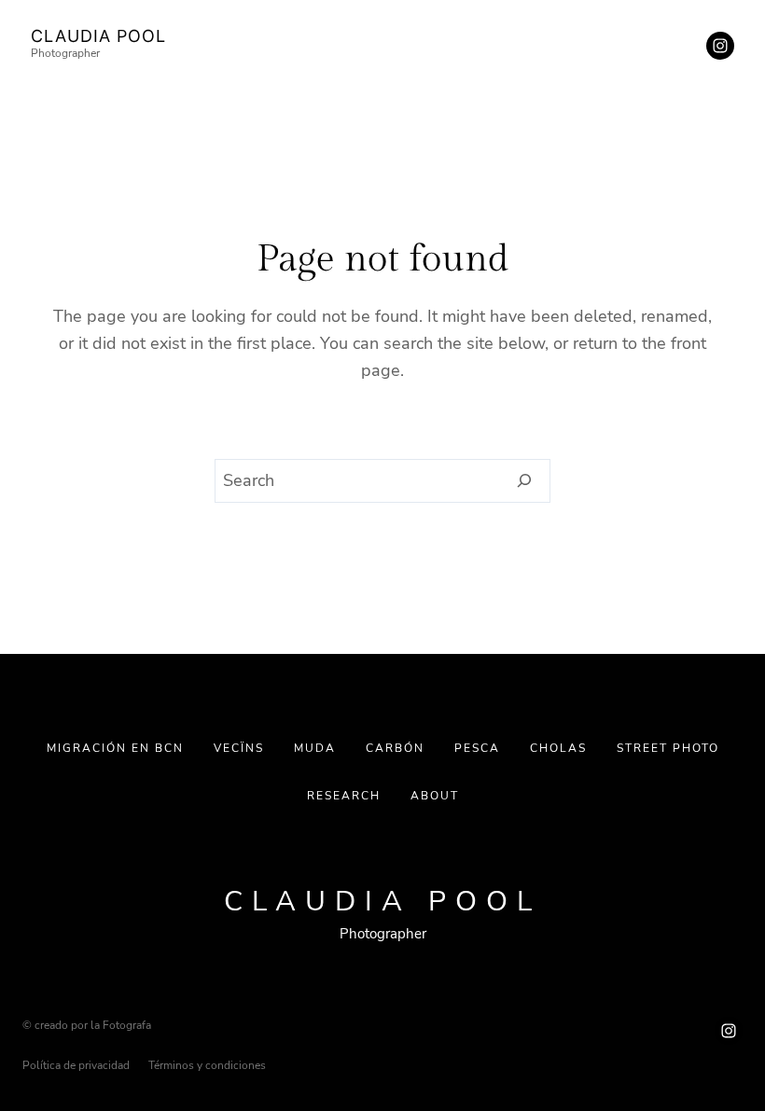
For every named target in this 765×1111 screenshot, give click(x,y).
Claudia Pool (98, 36)
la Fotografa (120, 1025)
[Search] (525, 481)
